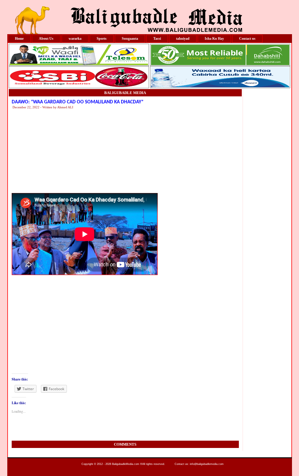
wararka (75, 39)
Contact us (247, 39)
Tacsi (157, 39)
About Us (46, 39)
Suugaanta (130, 39)
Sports (102, 39)
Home (19, 39)
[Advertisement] (188, 151)
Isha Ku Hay (214, 39)
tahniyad (183, 39)
